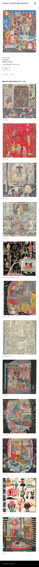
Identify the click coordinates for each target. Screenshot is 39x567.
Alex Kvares (6, 57)
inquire (6, 68)
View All (22, 81)
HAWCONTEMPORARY (15, 3)
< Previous (5, 74)
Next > (12, 74)
